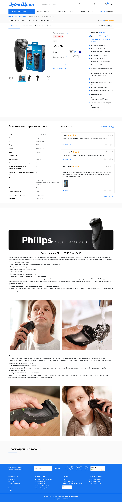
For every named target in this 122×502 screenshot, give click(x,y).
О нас (10, 490)
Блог (10, 488)
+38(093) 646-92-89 (95, 484)
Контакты (11, 479)
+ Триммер (75, 57)
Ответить (67, 144)
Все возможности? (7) (60, 68)
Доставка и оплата (14, 484)
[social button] (67, 468)
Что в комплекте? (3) (59, 65)
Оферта (64, 479)
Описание (14, 26)
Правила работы (67, 481)
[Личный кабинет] (94, 4)
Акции (10, 486)
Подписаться (57, 468)
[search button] (80, 4)
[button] (49, 52)
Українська (103, 12)
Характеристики (27, 26)
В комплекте (39, 26)
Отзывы (49, 26)
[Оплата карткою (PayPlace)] (67, 487)
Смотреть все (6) (108, 196)
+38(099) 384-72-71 (95, 481)
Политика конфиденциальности (72, 484)
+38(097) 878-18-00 (95, 479)
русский (110, 12)
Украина (69, 52)
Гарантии (11, 481)
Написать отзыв (106, 127)
